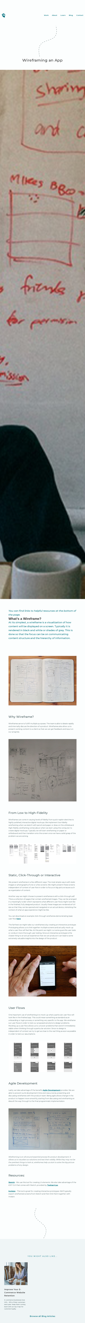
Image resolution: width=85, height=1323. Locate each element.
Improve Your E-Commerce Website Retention (14, 1292)
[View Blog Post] (16, 1273)
